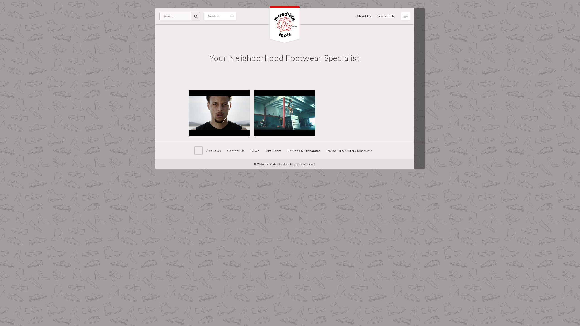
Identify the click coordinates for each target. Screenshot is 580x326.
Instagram (419, 162)
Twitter (419, 155)
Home (198, 150)
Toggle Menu (405, 16)
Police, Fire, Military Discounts (349, 151)
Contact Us (386, 16)
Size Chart (273, 151)
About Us (364, 16)
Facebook (419, 148)
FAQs (255, 151)
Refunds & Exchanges (304, 151)
